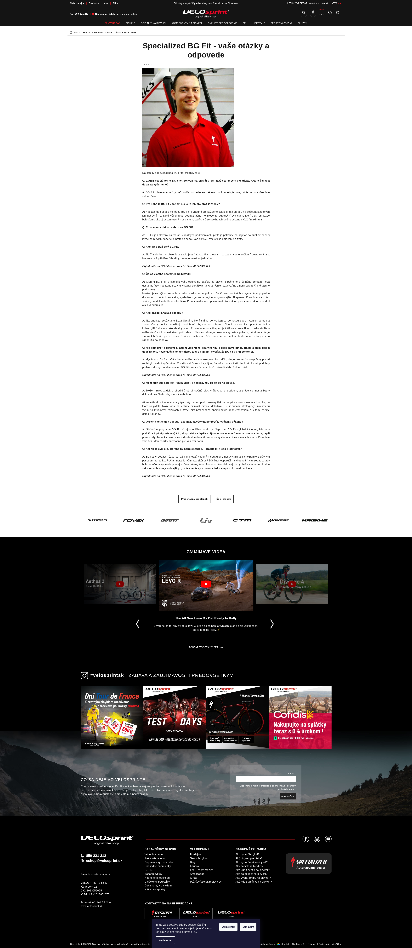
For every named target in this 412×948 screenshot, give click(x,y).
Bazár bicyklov (153, 874)
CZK (322, 14)
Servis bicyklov (199, 858)
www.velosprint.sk (91, 906)
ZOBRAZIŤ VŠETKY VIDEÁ (203, 647)
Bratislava (94, 3)
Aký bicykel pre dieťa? (249, 858)
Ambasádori (197, 874)
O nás (193, 877)
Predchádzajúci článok (194, 499)
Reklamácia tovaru (156, 858)
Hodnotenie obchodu (157, 877)
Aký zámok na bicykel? (249, 866)
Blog (193, 862)
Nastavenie (165, 940)
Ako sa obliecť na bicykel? (251, 874)
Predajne (195, 854)
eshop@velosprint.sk (104, 861)
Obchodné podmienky (158, 866)
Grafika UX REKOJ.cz (304, 944)
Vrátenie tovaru (154, 854)
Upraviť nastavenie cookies (144, 944)
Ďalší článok (223, 499)
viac (340, 3)
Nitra (106, 3)
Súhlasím (248, 926)
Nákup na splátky (155, 889)
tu (195, 932)
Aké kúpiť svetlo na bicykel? (253, 870)
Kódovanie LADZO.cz (330, 944)
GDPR (148, 870)
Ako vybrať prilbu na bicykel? (253, 877)
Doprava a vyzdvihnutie (159, 862)
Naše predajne (77, 3)
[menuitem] (112, 23)
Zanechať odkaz (129, 14)
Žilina (115, 3)
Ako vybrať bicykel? (248, 854)
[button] (166, 529)
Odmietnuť (228, 926)
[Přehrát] (119, 584)
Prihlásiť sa (287, 796)
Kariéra (194, 866)
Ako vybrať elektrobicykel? (252, 862)
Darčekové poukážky (157, 881)
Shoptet (285, 944)
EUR (321, 9)
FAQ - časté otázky (201, 870)
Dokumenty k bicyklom (158, 885)
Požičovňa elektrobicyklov (206, 881)
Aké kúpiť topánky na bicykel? (254, 881)
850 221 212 (82, 13)
